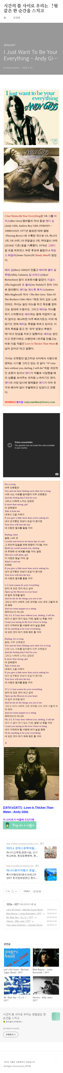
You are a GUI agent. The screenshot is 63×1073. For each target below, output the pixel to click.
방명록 (16, 17)
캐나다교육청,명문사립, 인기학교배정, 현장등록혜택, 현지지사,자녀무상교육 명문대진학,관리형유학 (22, 854)
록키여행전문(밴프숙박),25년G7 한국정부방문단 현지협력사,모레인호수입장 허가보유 (22, 876)
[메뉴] (57, 6)
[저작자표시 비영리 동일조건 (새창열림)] (37, 891)
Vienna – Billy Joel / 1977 (18, 921)
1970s (9, 904)
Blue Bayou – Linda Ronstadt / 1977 (23, 913)
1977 (16, 904)
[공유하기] (12, 891)
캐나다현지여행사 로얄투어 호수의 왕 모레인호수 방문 (21, 870)
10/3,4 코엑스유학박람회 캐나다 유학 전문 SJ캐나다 (21, 848)
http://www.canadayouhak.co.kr (22, 843)
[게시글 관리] (16, 891)
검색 (50, 6)
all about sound (11, 1028)
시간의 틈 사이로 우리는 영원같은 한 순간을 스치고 (31, 6)
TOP (56, 1063)
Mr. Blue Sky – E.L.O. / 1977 (19, 917)
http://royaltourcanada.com (20, 866)
